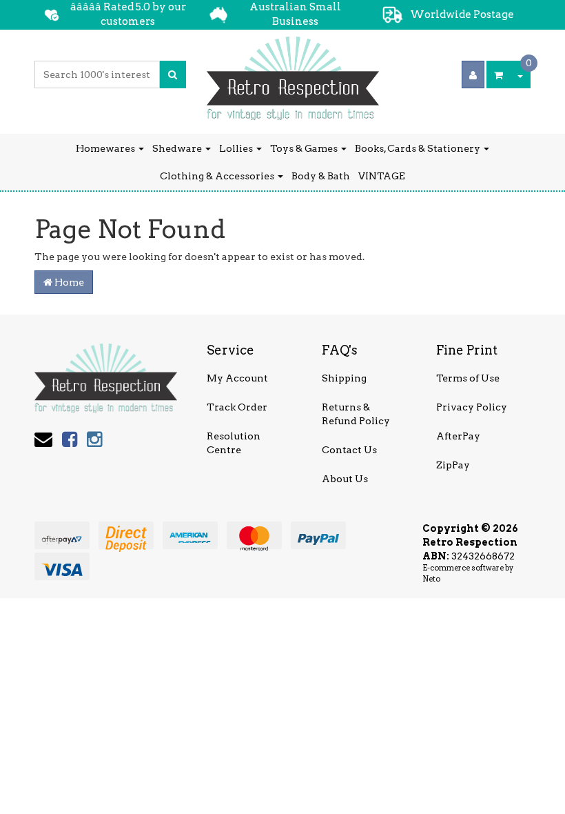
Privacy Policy (471, 407)
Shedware (178, 148)
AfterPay (458, 435)
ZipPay (453, 464)
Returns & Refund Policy (356, 413)
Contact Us (349, 449)
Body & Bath (320, 175)
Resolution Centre (233, 442)
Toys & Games (305, 148)
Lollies (237, 148)
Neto (431, 579)
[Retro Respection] (293, 73)
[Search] (172, 74)
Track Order (237, 407)
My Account (237, 378)
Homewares (106, 148)
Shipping (344, 378)
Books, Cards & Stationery (418, 148)
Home (68, 282)
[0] (498, 74)
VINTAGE (381, 175)
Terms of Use (468, 378)
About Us (345, 478)
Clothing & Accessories (218, 175)
